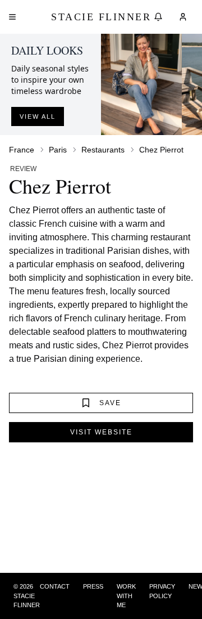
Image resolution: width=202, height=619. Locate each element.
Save (110, 403)
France (21, 149)
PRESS (93, 586)
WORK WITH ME (126, 595)
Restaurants (103, 149)
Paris (58, 149)
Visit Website (101, 432)
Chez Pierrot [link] (161, 149)
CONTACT (55, 586)
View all (38, 116)
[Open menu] (12, 17)
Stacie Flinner (101, 17)
